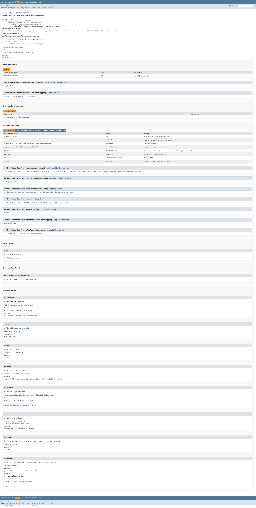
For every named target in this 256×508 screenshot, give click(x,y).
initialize (81, 171)
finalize (19, 202)
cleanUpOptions (9, 171)
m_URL (103, 75)
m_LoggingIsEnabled (19, 96)
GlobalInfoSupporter (19, 31)
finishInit (28, 171)
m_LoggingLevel (33, 96)
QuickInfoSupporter (75, 31)
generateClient (112, 147)
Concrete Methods (57, 130)
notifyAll (50, 202)
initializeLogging (47, 192)
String (14, 136)
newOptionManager (109, 171)
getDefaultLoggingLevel (42, 171)
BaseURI (15, 75)
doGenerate (110, 143)
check (108, 136)
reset (120, 171)
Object (42, 199)
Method (26, 8)
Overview (4, 2)
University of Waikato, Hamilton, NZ (23, 506)
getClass (27, 202)
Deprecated (33, 2)
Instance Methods (24, 130)
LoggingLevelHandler (35, 31)
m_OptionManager (10, 86)
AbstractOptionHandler (16, 42)
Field (15, 8)
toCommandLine (128, 171)
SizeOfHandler (89, 31)
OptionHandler (62, 31)
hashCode (35, 202)
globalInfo (71, 171)
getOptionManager (59, 171)
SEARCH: (231, 6)
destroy (19, 171)
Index (40, 2)
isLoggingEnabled (61, 192)
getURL (108, 154)
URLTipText (110, 161)
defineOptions (111, 140)
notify (42, 202)
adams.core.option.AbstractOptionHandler (26, 24)
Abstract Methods (40, 130)
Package (11, 2)
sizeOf (72, 192)
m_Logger (7, 96)
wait (56, 202)
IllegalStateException (12, 481)
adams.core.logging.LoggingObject (17, 21)
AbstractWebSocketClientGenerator (17, 117)
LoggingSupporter (50, 31)
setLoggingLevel (10, 182)
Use (22, 2)
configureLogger (10, 192)
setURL (108, 157)
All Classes (5, 5)
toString (138, 171)
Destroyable (6, 31)
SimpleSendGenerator (9, 36)
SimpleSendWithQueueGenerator (29, 36)
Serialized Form (7, 57)
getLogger (21, 192)
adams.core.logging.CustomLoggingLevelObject (25, 22)
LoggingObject (52, 93)
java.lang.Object (8, 19)
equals (12, 202)
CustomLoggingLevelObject (61, 178)
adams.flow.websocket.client (19, 12)
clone (6, 202)
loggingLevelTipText (94, 171)
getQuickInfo (111, 150)
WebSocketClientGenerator (104, 31)
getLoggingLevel (32, 192)
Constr (20, 8)
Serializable (119, 31)
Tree (26, 2)
